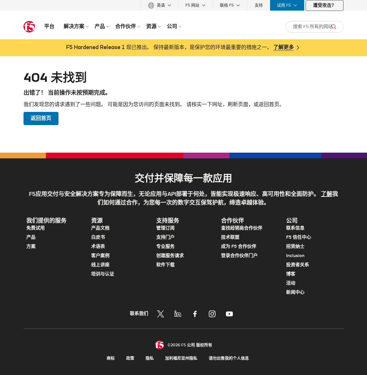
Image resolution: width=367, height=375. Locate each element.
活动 (290, 283)
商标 (111, 358)
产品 (31, 237)
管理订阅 (165, 228)
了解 (326, 194)
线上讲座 (100, 265)
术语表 (98, 246)
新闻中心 (295, 292)
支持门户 (165, 237)
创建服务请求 (170, 256)
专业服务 (165, 246)
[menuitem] (159, 5)
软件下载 (165, 265)
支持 (259, 5)
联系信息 (295, 228)
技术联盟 (230, 237)
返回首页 (41, 118)
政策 (130, 358)
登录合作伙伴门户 (239, 256)
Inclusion (295, 256)
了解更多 (283, 47)
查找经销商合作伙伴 (241, 228)
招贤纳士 (295, 246)
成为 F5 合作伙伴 (238, 246)
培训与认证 (102, 274)
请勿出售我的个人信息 (229, 358)
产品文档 (100, 228)
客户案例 (100, 256)
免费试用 (35, 228)
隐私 (150, 358)
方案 (31, 246)
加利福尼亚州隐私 (181, 358)
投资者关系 (297, 265)
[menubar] (183, 5)
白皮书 (98, 237)
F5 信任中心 (298, 237)
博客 (290, 274)
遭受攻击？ (324, 5)
